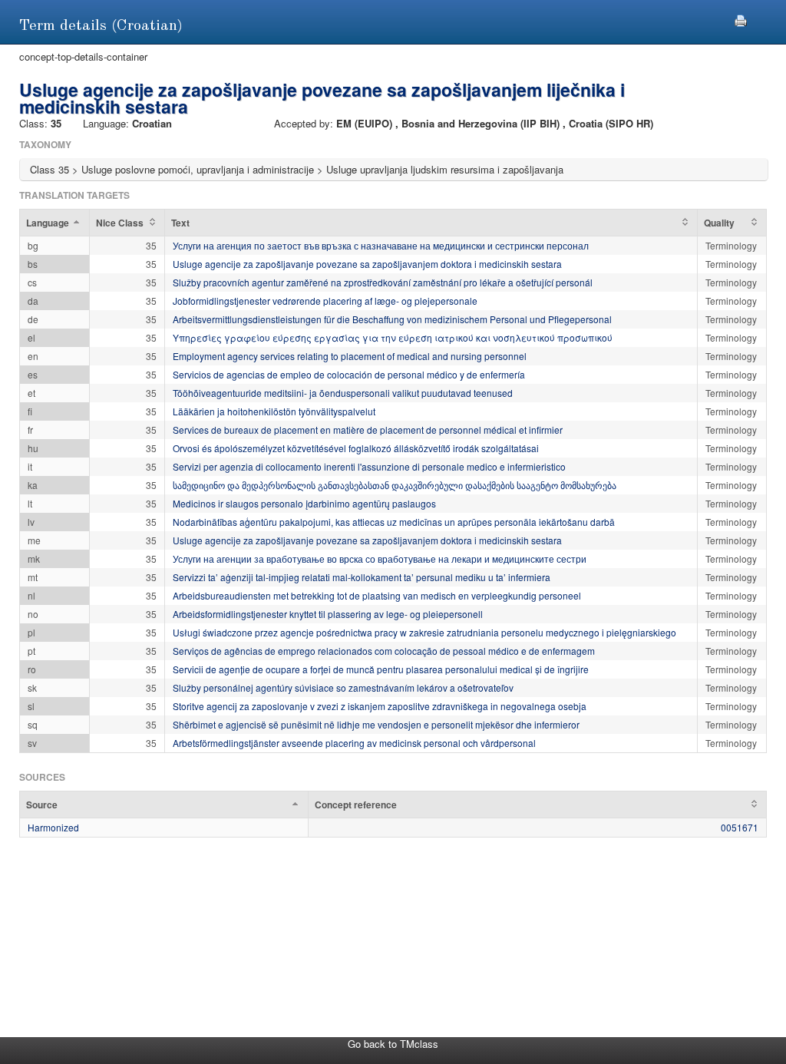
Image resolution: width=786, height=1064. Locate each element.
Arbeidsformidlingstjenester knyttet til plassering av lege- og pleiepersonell (328, 613)
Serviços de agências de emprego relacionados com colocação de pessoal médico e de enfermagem (384, 650)
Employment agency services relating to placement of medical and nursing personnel (350, 355)
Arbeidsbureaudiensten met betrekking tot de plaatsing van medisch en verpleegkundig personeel (377, 595)
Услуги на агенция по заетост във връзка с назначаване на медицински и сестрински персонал (381, 245)
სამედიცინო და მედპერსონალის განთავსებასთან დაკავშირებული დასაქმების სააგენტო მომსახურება (394, 484)
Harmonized (53, 827)
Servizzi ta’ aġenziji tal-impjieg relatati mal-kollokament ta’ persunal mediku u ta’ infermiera (361, 576)
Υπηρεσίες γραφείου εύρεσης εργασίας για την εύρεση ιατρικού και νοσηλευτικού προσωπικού (393, 337)
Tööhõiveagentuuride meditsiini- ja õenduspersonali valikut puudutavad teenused (343, 392)
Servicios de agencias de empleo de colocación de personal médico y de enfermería (349, 374)
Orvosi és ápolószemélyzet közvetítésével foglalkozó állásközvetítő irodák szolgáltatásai (356, 447)
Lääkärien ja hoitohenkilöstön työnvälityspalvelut (274, 411)
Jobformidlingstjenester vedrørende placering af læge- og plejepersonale (325, 300)
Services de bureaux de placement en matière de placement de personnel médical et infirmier (368, 429)
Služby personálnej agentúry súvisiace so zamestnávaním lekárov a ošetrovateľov (343, 687)
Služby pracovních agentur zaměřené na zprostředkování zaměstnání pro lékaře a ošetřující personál (383, 282)
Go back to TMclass (393, 1043)
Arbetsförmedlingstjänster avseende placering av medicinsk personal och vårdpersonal (354, 742)
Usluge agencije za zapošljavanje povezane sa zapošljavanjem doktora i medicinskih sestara (367, 263)
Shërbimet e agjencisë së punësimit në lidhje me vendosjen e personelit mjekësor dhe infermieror (376, 724)
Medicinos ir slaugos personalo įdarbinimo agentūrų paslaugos (304, 503)
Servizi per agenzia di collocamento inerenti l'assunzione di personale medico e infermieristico (369, 466)
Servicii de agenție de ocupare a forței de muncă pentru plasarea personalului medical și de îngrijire (381, 669)
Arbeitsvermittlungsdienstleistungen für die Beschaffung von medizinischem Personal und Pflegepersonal (392, 318)
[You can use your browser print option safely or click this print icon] (741, 19)
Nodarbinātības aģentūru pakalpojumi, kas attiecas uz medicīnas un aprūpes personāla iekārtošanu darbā (394, 521)
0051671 (739, 827)
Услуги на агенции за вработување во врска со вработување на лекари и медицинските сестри (379, 558)
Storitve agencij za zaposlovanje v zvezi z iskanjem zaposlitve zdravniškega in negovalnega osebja (379, 705)
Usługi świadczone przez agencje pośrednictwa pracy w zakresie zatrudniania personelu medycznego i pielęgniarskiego (424, 632)
